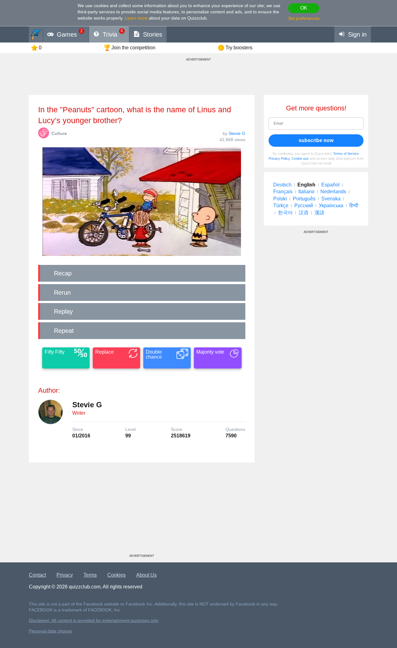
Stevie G (237, 133)
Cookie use (300, 158)
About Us (146, 575)
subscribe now (316, 140)
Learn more (136, 18)
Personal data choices (50, 631)
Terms (90, 575)
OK (303, 8)
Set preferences (303, 18)
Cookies (116, 575)
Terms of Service (346, 153)
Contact (37, 575)
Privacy (64, 575)
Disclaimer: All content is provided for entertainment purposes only (93, 620)
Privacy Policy (279, 158)
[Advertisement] (142, 510)
